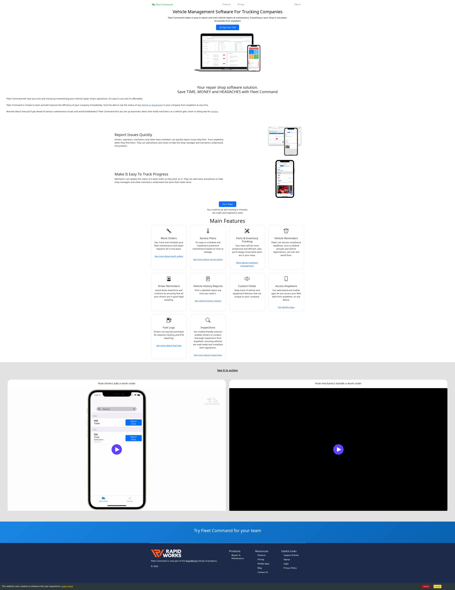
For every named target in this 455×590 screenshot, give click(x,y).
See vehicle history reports (208, 300)
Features (227, 4)
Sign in (298, 4)
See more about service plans (208, 259)
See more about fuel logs (169, 345)
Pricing (241, 4)
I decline (426, 586)
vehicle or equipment (152, 105)
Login (286, 564)
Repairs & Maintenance (238, 557)
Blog (260, 568)
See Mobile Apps (286, 307)
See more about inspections (208, 355)
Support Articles (291, 555)
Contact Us (263, 572)
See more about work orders (169, 256)
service (214, 111)
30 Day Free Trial (227, 27)
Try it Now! (227, 204)
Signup (287, 560)
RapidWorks (192, 560)
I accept (437, 586)
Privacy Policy (290, 568)
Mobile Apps (263, 564)
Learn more (67, 586)
